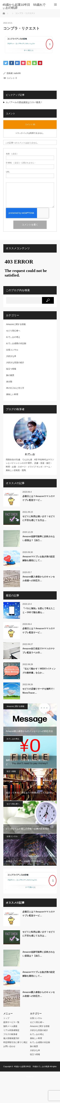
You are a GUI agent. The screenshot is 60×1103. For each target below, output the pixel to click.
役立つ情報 (11, 369)
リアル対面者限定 (11, 1030)
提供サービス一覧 (11, 1022)
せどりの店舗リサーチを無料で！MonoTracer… (38, 691)
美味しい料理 (12, 394)
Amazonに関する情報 (16, 324)
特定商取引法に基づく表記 (15, 1042)
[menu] (55, 4)
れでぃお (30, 454)
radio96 (17, 73)
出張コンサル (12, 350)
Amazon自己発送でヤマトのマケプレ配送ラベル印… (38, 650)
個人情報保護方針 (11, 1038)
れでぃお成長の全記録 (16, 343)
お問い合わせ (9, 1046)
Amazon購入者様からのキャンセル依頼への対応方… (38, 578)
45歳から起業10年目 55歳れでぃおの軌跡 (31, 1066)
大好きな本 (11, 356)
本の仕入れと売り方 (15, 388)
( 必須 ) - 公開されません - (20, 163)
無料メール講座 (10, 1026)
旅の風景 (10, 375)
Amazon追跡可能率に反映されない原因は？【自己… (38, 538)
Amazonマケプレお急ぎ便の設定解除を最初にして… (38, 558)
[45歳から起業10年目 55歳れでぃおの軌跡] (25, 6)
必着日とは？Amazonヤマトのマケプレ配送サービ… (38, 498)
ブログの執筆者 (10, 1034)
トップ (6, 1018)
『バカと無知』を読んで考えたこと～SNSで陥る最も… (38, 610)
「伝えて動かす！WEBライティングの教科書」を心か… (39, 670)
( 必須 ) (11, 154)
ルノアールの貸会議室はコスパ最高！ (24, 102)
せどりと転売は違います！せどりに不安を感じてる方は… (38, 518)
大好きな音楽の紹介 (15, 362)
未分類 (9, 381)
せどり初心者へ (13, 331)
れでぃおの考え (13, 337)
